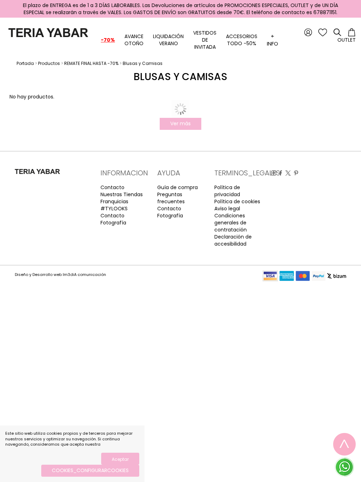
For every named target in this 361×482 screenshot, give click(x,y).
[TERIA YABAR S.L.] (46, 32)
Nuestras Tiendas (121, 194)
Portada (25, 63)
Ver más (180, 123)
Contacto (112, 187)
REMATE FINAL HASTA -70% (91, 63)
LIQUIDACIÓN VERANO (168, 40)
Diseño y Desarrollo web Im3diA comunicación (60, 274)
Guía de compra (177, 187)
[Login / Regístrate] (308, 32)
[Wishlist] (322, 32)
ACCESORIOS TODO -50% (241, 40)
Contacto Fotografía (113, 219)
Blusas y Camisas (143, 63)
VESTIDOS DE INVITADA (204, 39)
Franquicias (114, 201)
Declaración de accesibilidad (233, 240)
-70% (108, 39)
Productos (49, 63)
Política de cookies (237, 201)
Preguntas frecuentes (171, 198)
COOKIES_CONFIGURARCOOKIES (90, 470)
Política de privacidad (227, 191)
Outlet (346, 39)
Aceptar (120, 459)
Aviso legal (227, 208)
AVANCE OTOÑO (133, 40)
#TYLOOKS (114, 208)
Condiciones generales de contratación (230, 222)
